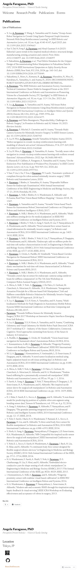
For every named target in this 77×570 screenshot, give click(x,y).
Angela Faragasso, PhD (18, 4)
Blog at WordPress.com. (12, 566)
